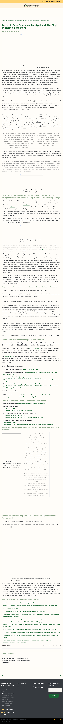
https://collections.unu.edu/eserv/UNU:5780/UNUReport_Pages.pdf (23, 622)
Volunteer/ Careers (22, 687)
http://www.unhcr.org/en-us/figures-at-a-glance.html (19, 603)
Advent (4, 645)
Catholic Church (6, 20)
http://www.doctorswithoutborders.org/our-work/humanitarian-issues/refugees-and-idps (30, 605)
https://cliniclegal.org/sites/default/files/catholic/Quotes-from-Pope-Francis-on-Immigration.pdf (32, 632)
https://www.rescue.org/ (10, 608)
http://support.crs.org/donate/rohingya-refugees (18, 410)
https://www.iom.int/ (9, 422)
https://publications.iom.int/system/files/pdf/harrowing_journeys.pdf (24, 611)
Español (58, 1)
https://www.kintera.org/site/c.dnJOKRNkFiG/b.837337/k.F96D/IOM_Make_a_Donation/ (28, 424)
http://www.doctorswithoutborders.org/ (15, 415)
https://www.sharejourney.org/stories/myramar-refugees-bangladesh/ (24, 619)
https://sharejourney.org (30, 369)
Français (48, 1)
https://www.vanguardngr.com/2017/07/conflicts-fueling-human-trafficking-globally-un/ (29, 629)
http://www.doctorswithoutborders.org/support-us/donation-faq (23, 417)
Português (53, 1)
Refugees (9, 645)
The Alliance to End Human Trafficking (29, 20)
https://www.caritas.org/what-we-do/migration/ (31, 403)
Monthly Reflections (15, 20)
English (43, 1)
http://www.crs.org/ (9, 408)
